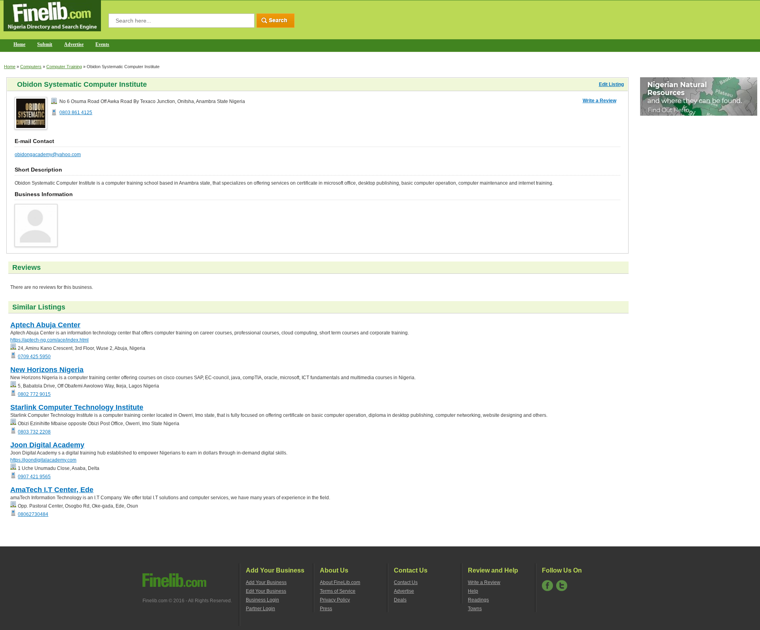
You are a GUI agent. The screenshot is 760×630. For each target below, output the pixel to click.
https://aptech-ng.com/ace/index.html (49, 340)
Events (102, 44)
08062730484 (33, 514)
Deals (400, 600)
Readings (478, 600)
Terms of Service (337, 591)
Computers (31, 66)
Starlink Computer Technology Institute (76, 407)
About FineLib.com (340, 582)
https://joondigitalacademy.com (43, 460)
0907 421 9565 (34, 476)
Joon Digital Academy (47, 445)
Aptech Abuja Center (45, 325)
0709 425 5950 (34, 356)
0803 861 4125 (75, 112)
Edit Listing (611, 84)
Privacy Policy (335, 600)
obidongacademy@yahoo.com (48, 154)
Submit (44, 44)
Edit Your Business (266, 591)
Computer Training (64, 66)
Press (326, 608)
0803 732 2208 (34, 432)
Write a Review (599, 100)
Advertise (74, 44)
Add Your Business (266, 582)
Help (473, 591)
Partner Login (260, 608)
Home (19, 44)
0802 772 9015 (34, 394)
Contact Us (406, 582)
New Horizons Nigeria (47, 370)
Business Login (262, 600)
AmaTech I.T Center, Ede (51, 490)
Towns (475, 608)
